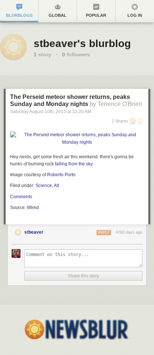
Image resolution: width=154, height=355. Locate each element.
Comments (21, 196)
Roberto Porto (61, 174)
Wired (33, 207)
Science (44, 185)
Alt (56, 185)
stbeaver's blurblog (82, 43)
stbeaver (33, 232)
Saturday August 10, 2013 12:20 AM (50, 111)
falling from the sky (73, 163)
